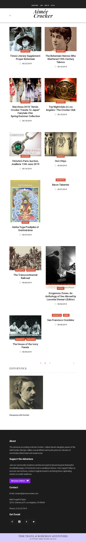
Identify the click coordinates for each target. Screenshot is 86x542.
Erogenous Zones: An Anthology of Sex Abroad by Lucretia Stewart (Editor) (60, 296)
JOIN (41, 5)
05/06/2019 (27, 283)
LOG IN (53, 5)
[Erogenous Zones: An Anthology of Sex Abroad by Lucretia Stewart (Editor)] (61, 267)
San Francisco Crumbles (60, 320)
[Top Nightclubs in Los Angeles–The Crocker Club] (61, 90)
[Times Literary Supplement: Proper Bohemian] (25, 39)
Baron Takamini (60, 184)
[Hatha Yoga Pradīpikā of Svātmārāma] (25, 201)
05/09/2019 (62, 166)
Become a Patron (18, 481)
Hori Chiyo (60, 161)
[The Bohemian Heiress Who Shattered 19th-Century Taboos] (61, 39)
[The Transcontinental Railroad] (25, 258)
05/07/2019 (27, 235)
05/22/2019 (27, 64)
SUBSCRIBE (34, 5)
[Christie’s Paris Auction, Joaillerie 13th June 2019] (25, 144)
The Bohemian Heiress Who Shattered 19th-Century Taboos (60, 59)
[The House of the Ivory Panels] (25, 327)
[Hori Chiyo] (61, 144)
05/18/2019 (62, 67)
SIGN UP (46, 5)
